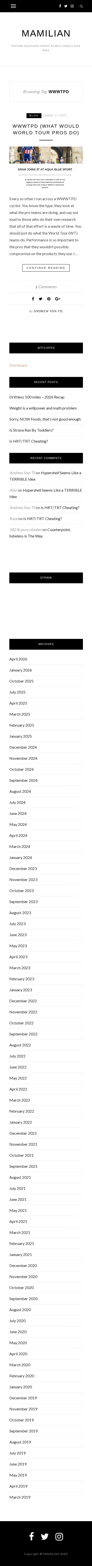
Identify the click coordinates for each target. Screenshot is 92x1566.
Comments (46, 286)
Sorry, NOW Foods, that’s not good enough (45, 419)
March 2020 (19, 1364)
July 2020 (17, 1320)
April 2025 (18, 703)
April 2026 (18, 659)
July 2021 (17, 1188)
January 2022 (20, 1122)
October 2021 (21, 1155)
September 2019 (23, 1431)
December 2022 (23, 1000)
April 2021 (18, 1221)
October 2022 (21, 1022)
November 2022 (23, 1011)
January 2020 (20, 1386)
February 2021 (21, 1243)
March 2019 (19, 1497)
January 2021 (20, 1254)
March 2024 (19, 846)
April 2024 (18, 835)
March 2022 (19, 1100)
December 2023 (23, 868)
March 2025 (19, 714)
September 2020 (23, 1298)
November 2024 (23, 758)
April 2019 (18, 1486)
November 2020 (23, 1276)
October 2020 (21, 1287)
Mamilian (46, 33)
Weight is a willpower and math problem (43, 408)
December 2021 (23, 1133)
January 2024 (20, 857)
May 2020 (18, 1342)
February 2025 (21, 725)
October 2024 (21, 769)
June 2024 (17, 813)
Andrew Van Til (48, 311)
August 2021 (20, 1177)
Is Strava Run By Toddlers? (31, 430)
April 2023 (18, 956)
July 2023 (17, 923)
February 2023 (21, 978)
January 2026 (20, 670)
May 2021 (18, 1210)
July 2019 (17, 1453)
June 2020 (17, 1331)
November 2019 (23, 1408)
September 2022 (23, 1034)
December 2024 (23, 747)
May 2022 (18, 1078)
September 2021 (23, 1166)
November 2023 (23, 879)
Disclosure (18, 365)
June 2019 (17, 1464)
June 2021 (17, 1199)
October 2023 (21, 890)
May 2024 (18, 824)
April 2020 (18, 1353)
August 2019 (20, 1442)
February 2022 (21, 1111)
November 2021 (23, 1144)
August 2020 (20, 1309)
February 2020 (21, 1375)
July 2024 (17, 802)
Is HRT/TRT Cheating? (28, 441)
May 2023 (18, 945)
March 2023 (19, 967)
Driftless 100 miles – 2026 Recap (37, 397)
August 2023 (20, 912)
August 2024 (20, 791)
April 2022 (18, 1089)
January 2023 (20, 989)
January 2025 (20, 736)
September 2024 (23, 780)
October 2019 (21, 1419)
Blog (34, 115)
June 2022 (17, 1067)
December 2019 (23, 1397)
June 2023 (17, 934)
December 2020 (23, 1265)
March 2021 (19, 1232)
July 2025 (17, 692)
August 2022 (20, 1045)
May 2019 (18, 1475)
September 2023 (23, 901)
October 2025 (21, 681)
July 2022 (17, 1056)
